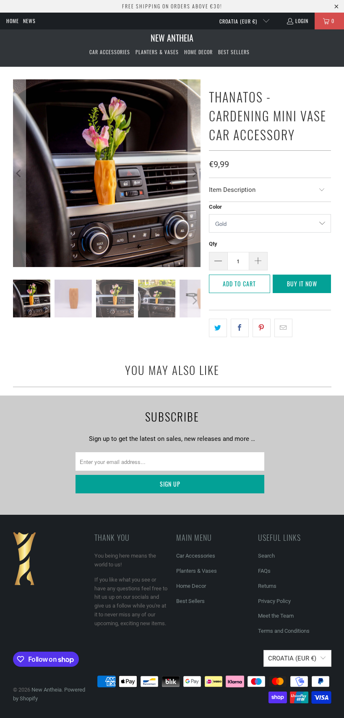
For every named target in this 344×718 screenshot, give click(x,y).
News (29, 20)
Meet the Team (276, 616)
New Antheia (46, 690)
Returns (267, 586)
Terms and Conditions (284, 631)
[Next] (194, 173)
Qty (213, 244)
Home (12, 20)
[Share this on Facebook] (240, 328)
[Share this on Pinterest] (262, 328)
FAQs (264, 571)
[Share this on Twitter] (218, 328)
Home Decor (191, 586)
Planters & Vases (196, 571)
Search (266, 556)
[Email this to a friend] (283, 328)
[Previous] (19, 173)
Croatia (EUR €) (239, 21)
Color (215, 207)
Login (301, 20)
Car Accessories (195, 556)
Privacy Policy (274, 601)
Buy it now (302, 283)
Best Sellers (190, 601)
